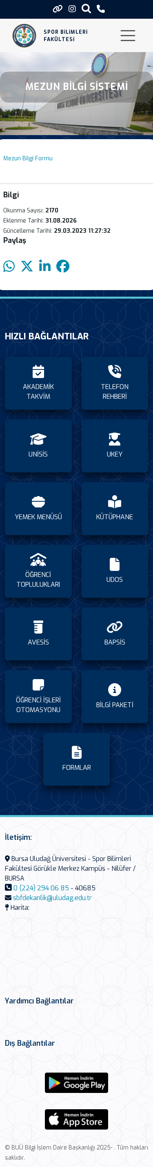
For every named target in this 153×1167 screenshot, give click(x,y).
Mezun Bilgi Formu (28, 158)
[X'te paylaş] (26, 267)
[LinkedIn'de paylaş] (45, 267)
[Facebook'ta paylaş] (62, 267)
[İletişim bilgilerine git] (101, 9)
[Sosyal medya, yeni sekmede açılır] (72, 9)
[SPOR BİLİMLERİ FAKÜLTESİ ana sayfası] (24, 35)
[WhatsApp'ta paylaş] (9, 267)
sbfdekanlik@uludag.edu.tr (52, 898)
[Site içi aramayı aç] (86, 8)
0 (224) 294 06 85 (41, 888)
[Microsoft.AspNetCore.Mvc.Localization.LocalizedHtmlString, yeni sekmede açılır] (77, 1083)
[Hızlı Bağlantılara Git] (58, 9)
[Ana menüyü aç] (128, 35)
